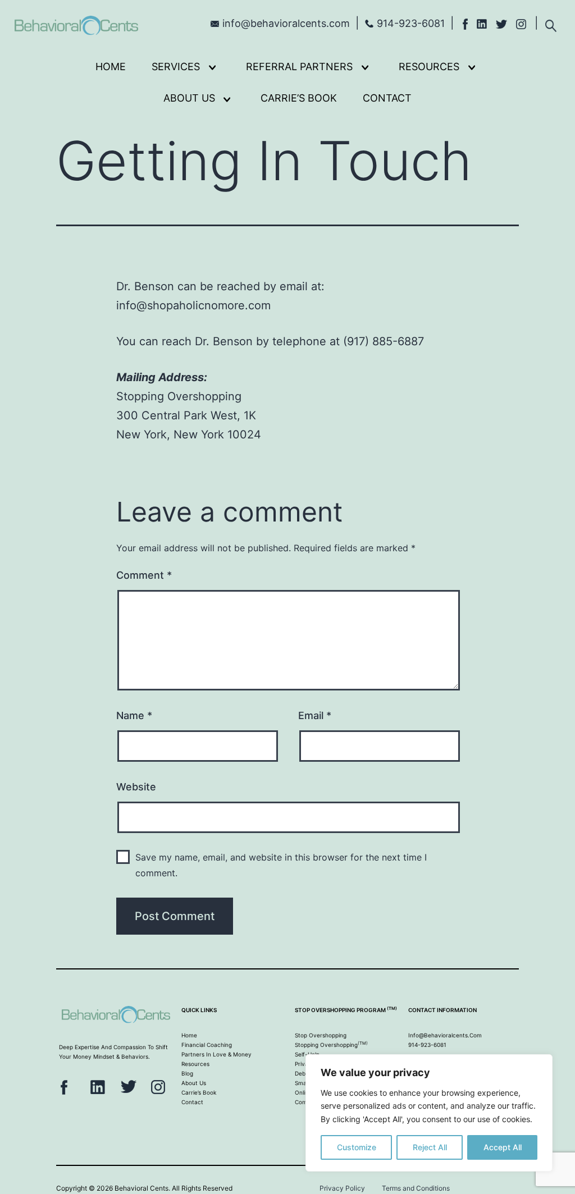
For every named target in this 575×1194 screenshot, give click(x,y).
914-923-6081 (411, 23)
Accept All (502, 1147)
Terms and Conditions (416, 1188)
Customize (356, 1147)
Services (176, 66)
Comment (144, 575)
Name (134, 715)
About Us (189, 98)
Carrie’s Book (299, 98)
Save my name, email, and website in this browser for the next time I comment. (281, 865)
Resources (429, 66)
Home (110, 66)
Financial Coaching (206, 1044)
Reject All (430, 1147)
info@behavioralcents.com (286, 23)
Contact (387, 98)
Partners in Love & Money (216, 1054)
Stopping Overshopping (331, 1044)
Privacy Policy (342, 1188)
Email (314, 715)
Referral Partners (299, 66)
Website (136, 787)
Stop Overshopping (320, 1035)
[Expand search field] (550, 22)
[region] (429, 1113)
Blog (187, 1073)
